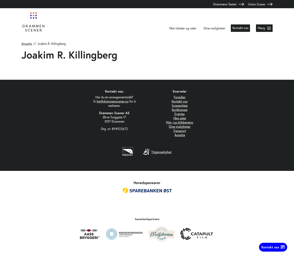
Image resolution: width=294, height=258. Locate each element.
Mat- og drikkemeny (179, 122)
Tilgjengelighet (161, 152)
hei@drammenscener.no (113, 101)
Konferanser (180, 110)
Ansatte (26, 43)
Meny (261, 28)
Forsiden (179, 97)
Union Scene (256, 4)
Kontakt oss (240, 28)
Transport (179, 131)
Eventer (179, 114)
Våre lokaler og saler (182, 28)
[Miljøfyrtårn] (127, 155)
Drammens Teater (225, 4)
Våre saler (179, 118)
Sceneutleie (180, 105)
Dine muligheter (214, 28)
